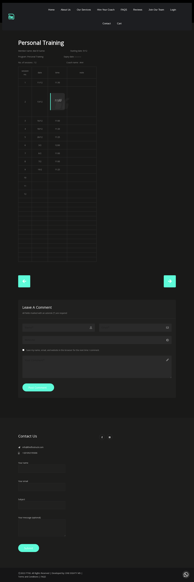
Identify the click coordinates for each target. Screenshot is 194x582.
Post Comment (37, 387)
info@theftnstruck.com (32, 447)
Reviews (137, 9)
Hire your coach (105, 9)
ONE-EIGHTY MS (73, 573)
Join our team (156, 9)
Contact (107, 23)
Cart (119, 23)
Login (173, 9)
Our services (84, 9)
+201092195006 (29, 453)
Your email (23, 481)
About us (66, 9)
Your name (23, 462)
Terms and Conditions (28, 576)
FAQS (124, 9)
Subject (21, 499)
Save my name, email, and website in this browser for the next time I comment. (62, 350)
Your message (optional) (29, 517)
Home (51, 9)
